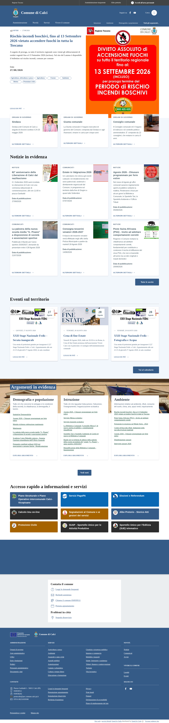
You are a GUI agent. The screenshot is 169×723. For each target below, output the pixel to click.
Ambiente (51, 653)
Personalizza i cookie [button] (17, 713)
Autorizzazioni (53, 664)
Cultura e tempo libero (56, 672)
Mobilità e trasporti (93, 657)
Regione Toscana (17, 3)
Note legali (90, 692)
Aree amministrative (17, 653)
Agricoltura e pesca (55, 650)
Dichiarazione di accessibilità (96, 700)
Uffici (12, 657)
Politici (12, 664)
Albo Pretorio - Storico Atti (134, 512)
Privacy (88, 689)
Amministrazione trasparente (95, 3)
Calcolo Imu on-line (29, 512)
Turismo (89, 668)
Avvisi (15, 30)
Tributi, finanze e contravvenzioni (98, 664)
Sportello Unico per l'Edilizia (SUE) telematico (135, 527)
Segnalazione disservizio (57, 696)
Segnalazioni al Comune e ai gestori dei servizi (84, 514)
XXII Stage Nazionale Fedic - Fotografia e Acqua (131, 337)
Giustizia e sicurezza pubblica (96, 650)
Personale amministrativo (19, 668)
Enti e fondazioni (16, 661)
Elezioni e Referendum (132, 495)
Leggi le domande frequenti (58, 689)
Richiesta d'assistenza (55, 700)
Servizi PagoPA (77, 495)
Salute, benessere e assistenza (96, 661)
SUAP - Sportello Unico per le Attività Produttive (85, 527)
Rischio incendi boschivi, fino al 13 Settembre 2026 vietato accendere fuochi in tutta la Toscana (45, 40)
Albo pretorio (116, 3)
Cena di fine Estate (74, 335)
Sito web (97, 721)
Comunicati (128, 653)
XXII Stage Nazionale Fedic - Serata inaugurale (30, 337)
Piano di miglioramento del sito (97, 703)
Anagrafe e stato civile (56, 657)
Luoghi (126, 672)
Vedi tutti (84, 472)
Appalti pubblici (54, 661)
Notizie (126, 650)
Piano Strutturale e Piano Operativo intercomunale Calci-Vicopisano (35, 499)
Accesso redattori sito (152, 721)
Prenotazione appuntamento (58, 692)
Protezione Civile (27, 525)
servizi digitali (106, 721)
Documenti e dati (16, 672)
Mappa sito (35, 713)
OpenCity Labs (136, 721)
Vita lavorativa (91, 672)
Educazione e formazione (57, 675)
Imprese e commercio (93, 653)
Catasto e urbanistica (55, 668)
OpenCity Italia (117, 721)
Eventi (126, 676)
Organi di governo (16, 650)
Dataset (88, 696)
